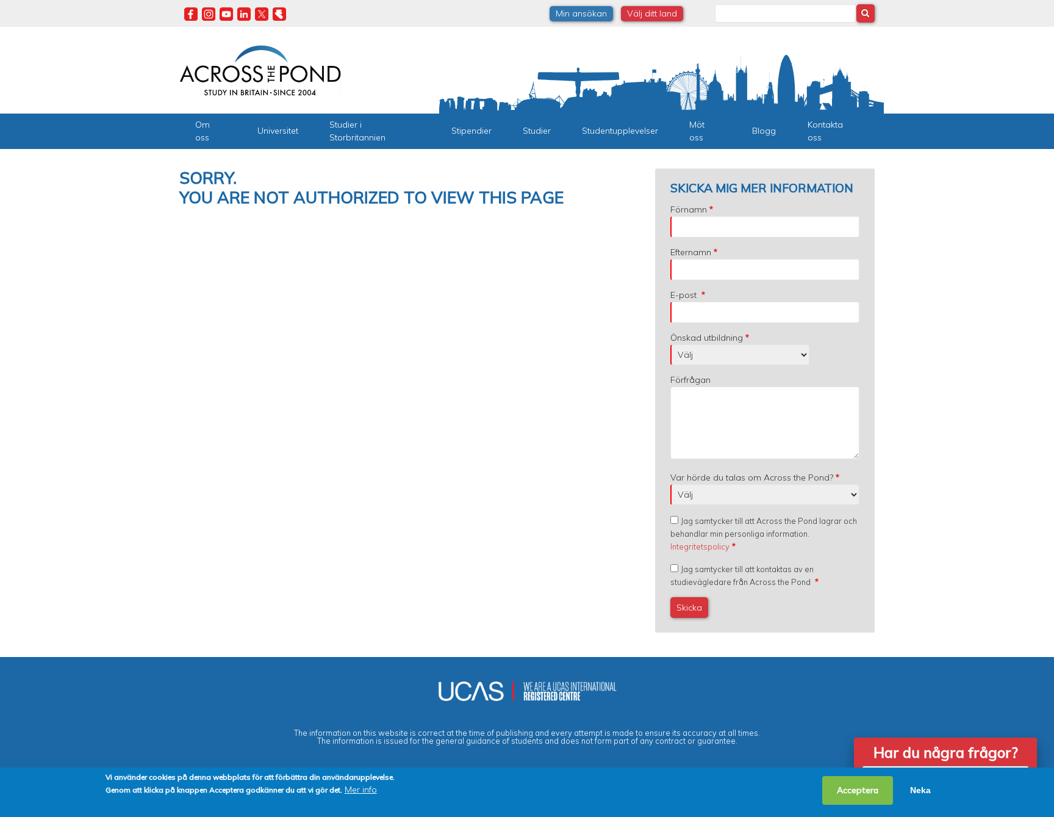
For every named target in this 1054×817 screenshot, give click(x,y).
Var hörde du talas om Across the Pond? (751, 477)
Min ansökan (581, 13)
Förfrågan (690, 379)
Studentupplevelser (620, 130)
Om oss (202, 131)
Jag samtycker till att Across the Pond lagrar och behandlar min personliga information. (763, 533)
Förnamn (688, 209)
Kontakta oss (825, 131)
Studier (537, 130)
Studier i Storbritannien (357, 131)
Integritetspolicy (700, 546)
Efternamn (690, 252)
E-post (684, 294)
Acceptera (857, 790)
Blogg (764, 130)
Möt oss (696, 131)
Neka (920, 790)
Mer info (361, 789)
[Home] (260, 69)
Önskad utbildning (706, 337)
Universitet (277, 130)
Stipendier (471, 130)
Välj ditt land (652, 13)
